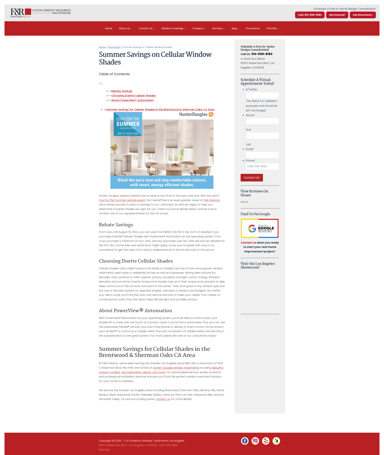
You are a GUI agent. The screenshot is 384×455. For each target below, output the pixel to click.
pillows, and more (154, 372)
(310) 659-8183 (168, 445)
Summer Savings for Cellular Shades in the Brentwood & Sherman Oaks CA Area (160, 109)
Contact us (163, 399)
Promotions (253, 28)
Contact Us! (252, 177)
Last (248, 144)
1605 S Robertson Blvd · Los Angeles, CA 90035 (128, 445)
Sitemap (104, 449)
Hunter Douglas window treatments (176, 368)
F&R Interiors (212, 200)
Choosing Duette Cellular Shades (133, 95)
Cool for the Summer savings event (122, 200)
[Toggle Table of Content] (101, 84)
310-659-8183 (261, 54)
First (248, 130)
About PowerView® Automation (132, 100)
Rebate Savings (121, 91)
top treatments (131, 372)
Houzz (244, 202)
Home (108, 28)
